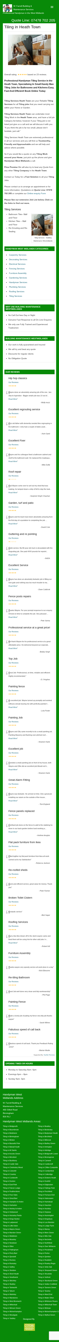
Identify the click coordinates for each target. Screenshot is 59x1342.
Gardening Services (18, 278)
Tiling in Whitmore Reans (48, 1301)
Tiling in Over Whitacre (47, 1246)
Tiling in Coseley (9, 1174)
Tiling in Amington (45, 1147)
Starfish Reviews (49, 1055)
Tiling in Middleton (10, 1236)
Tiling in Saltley (9, 1267)
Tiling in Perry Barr (10, 1253)
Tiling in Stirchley (9, 1281)
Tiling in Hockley (44, 1208)
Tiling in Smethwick (10, 1277)
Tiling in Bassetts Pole (11, 1143)
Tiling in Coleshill (9, 1171)
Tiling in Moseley (9, 1239)
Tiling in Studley (9, 1284)
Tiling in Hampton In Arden (13, 1202)
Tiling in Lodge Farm (46, 1226)
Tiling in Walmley (9, 1294)
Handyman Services (18, 282)
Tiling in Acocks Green (11, 1154)
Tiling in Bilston (9, 1140)
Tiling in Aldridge (44, 1150)
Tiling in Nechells (44, 1239)
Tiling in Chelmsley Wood (13, 1167)
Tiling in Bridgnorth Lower (48, 1154)
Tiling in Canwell (44, 1160)
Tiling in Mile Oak (44, 1236)
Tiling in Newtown (10, 1243)
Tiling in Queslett (9, 1257)
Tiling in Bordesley (45, 1130)
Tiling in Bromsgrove (46, 1157)
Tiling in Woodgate (10, 1315)
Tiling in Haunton (44, 1205)
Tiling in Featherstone (11, 1191)
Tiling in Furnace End (46, 1195)
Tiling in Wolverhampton (12, 1311)
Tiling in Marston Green (12, 1233)
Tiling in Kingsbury (45, 1219)
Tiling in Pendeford (45, 1250)
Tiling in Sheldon (9, 1270)
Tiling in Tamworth (10, 1287)
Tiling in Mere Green (46, 1233)
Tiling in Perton (44, 1253)
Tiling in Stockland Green (48, 1281)
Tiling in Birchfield (45, 1136)
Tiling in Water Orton (46, 1298)
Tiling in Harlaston (10, 1205)
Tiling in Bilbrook (44, 1140)
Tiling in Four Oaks (10, 1195)
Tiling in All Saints (10, 1150)
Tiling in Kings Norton (11, 1219)
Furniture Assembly (17, 273)
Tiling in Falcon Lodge (11, 1188)
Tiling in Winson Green (12, 1308)
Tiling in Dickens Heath (47, 1178)
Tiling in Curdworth (10, 1178)
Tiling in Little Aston (10, 1226)
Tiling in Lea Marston (46, 1222)
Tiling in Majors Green (11, 1229)
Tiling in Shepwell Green (47, 1270)
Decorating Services (18, 259)
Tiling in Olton (8, 1246)
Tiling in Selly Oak (45, 1267)
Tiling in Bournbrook (11, 1130)
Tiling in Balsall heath (11, 1147)
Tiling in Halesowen (45, 1198)
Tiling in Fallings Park (46, 1188)
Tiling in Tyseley (44, 1291)
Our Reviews (13, 382)
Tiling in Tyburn (9, 1291)
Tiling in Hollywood (10, 1212)
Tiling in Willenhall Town (47, 1305)
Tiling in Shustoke (45, 1274)
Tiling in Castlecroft (45, 1164)
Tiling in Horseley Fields (12, 1215)
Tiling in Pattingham (10, 1250)
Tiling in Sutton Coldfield (47, 1284)
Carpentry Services (17, 255)
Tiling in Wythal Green (46, 1315)
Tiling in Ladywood (10, 1222)
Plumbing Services (17, 287)
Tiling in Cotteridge (45, 1174)
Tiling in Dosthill (44, 1181)
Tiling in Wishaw (44, 1308)
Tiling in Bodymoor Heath (48, 1133)
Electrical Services (17, 264)
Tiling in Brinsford (9, 1157)
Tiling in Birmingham (11, 1136)
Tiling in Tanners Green (47, 1287)
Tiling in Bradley (44, 1126)
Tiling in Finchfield (45, 1191)
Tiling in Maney (44, 1229)
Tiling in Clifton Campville (48, 1167)
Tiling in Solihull (44, 1277)
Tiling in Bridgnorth (10, 1126)
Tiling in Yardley (9, 1318)
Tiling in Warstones (10, 1298)
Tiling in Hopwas (44, 1212)
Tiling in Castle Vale (10, 1164)
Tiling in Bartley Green (46, 1143)
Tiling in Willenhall (10, 1305)
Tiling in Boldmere (10, 1133)
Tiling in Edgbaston (45, 1184)
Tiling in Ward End (45, 1294)
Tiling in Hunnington (46, 1215)
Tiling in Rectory (9, 1260)
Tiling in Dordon (9, 1181)
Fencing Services (17, 268)
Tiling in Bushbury (10, 1160)
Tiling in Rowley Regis (46, 1263)
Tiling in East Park (10, 1184)
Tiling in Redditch (45, 1260)
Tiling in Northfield (45, 1243)
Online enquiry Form (36, 193)
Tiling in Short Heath (11, 1274)
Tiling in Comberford (46, 1171)
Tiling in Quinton (44, 1257)
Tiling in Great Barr (10, 1198)
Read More (12, 399)
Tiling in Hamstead (45, 1202)
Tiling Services (15, 296)
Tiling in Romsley (9, 1263)
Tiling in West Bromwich (12, 1301)
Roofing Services (16, 291)
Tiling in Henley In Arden (12, 1208)
